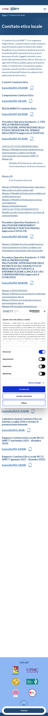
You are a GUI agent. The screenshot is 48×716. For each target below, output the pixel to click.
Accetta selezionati (24, 396)
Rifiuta (24, 403)
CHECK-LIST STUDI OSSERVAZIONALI (20, 146)
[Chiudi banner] (44, 311)
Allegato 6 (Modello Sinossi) (14, 206)
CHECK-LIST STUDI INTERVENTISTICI (20, 209)
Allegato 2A (7, 159)
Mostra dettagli (34, 383)
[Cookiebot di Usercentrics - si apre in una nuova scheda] (29, 311)
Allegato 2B (7, 176)
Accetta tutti (24, 389)
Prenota (24, 711)
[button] (44, 9)
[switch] (42, 359)
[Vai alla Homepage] (10, 9)
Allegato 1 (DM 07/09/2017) (15, 290)
